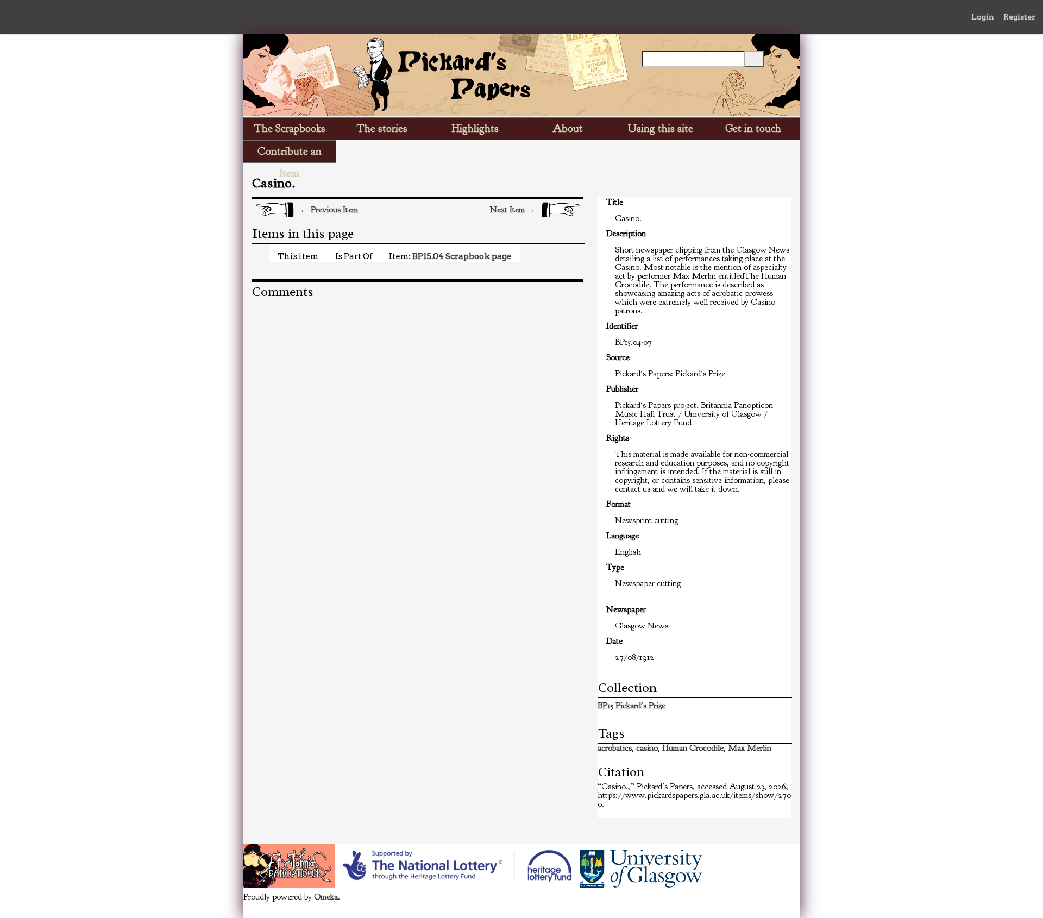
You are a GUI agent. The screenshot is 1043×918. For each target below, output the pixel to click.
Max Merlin (749, 748)
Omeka (326, 896)
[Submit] (754, 59)
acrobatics (615, 748)
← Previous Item (329, 209)
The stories (382, 128)
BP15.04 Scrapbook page (462, 256)
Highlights (475, 128)
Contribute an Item (289, 153)
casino (647, 748)
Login (982, 16)
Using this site (660, 128)
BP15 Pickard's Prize (631, 705)
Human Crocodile (693, 748)
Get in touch (753, 128)
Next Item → (513, 209)
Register (1019, 16)
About (567, 128)
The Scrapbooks (289, 128)
